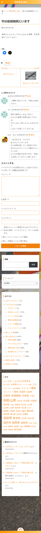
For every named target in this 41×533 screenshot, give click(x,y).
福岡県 (16, 422)
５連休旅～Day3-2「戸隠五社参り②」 (20, 463)
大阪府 (34, 401)
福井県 (7, 422)
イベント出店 (13, 316)
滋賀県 (7, 418)
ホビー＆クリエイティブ (15, 356)
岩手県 (29, 408)
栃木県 (19, 414)
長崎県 (10, 426)
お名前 (5, 199)
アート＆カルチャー (16, 344)
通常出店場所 (13, 320)
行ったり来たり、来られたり (16, 482)
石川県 (24, 418)
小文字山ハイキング (13, 447)
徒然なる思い (10, 360)
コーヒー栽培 (27, 384)
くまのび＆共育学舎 (21, 381)
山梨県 (12, 408)
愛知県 (30, 411)
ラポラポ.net (20, 2)
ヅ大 (34, 384)
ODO (9, 381)
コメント (6, 174)
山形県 (6, 408)
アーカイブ (9, 278)
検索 (33, 265)
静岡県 (27, 426)
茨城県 (5, 426)
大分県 (26, 400)
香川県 (33, 426)
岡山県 (23, 408)
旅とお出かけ (10, 336)
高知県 (5, 429)
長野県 (16, 426)
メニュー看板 (28, 388)
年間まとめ (9, 364)
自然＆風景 (12, 340)
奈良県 (6, 405)
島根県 (6, 411)
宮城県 (12, 404)
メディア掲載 (13, 324)
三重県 (15, 392)
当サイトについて (12, 301)
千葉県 (32, 396)
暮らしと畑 (9, 332)
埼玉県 (19, 401)
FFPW (4, 381)
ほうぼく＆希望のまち (12, 384)
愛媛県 (23, 411)
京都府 (22, 392)
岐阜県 (17, 408)
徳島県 (18, 411)
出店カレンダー (14, 312)
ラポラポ (27, 447)
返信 (29, 96)
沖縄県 (25, 414)
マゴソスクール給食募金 (11, 388)
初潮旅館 (16, 395)
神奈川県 (31, 418)
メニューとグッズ (15, 328)
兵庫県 (6, 395)
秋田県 (30, 423)
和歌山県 (9, 400)
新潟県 (6, 414)
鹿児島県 (18, 430)
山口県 (29, 405)
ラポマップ (12, 308)
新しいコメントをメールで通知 (15, 237)
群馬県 (35, 423)
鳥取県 (10, 429)
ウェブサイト (6, 218)
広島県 (12, 411)
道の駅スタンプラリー (16, 352)
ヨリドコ (7, 392)
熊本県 (7, 63)
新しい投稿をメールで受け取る (15, 241)
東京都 (13, 414)
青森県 (21, 426)
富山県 (23, 405)
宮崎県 (17, 405)
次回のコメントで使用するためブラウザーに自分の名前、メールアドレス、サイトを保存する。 (21, 230)
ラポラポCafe (10, 305)
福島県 (24, 423)
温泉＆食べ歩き (14, 348)
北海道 (25, 395)
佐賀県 (29, 392)
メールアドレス (8, 209)
